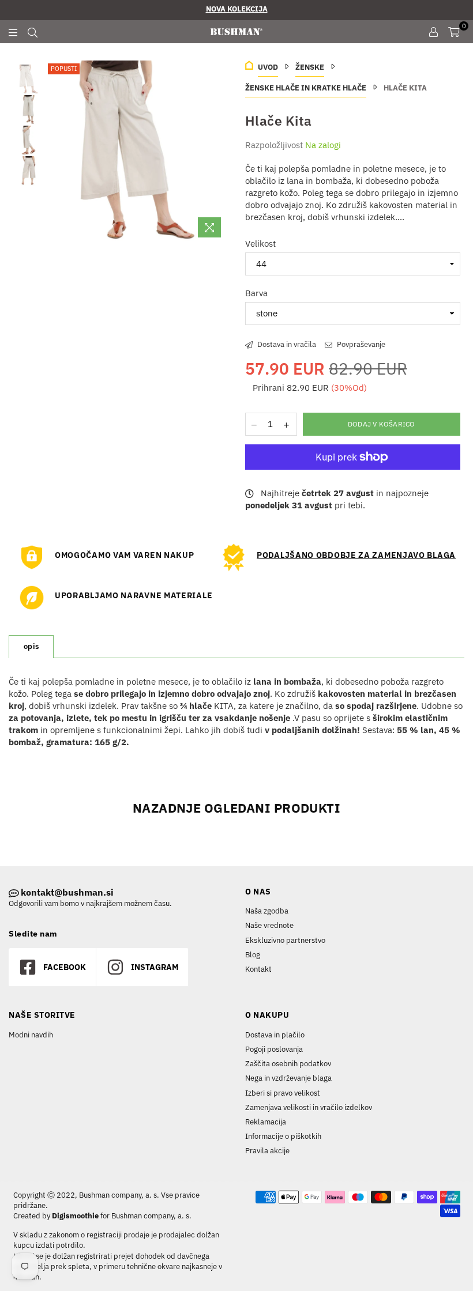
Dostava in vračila (286, 344)
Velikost (260, 243)
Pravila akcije (267, 1151)
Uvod (268, 67)
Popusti (64, 69)
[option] (136, 152)
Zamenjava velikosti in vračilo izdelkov (308, 1107)
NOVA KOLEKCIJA (237, 9)
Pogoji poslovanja (274, 1049)
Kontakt (258, 969)
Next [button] (218, 152)
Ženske (309, 67)
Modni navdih (31, 1035)
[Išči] (32, 31)
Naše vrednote (269, 925)
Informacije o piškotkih (283, 1136)
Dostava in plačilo (275, 1035)
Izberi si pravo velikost (282, 1093)
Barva (256, 293)
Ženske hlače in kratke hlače (305, 88)
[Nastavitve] (433, 31)
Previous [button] (55, 152)
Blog (252, 955)
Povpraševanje (360, 344)
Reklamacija (265, 1122)
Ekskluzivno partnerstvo (285, 940)
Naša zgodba (266, 911)
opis (31, 646)
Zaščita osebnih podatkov (288, 1064)
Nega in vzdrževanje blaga (288, 1078)
